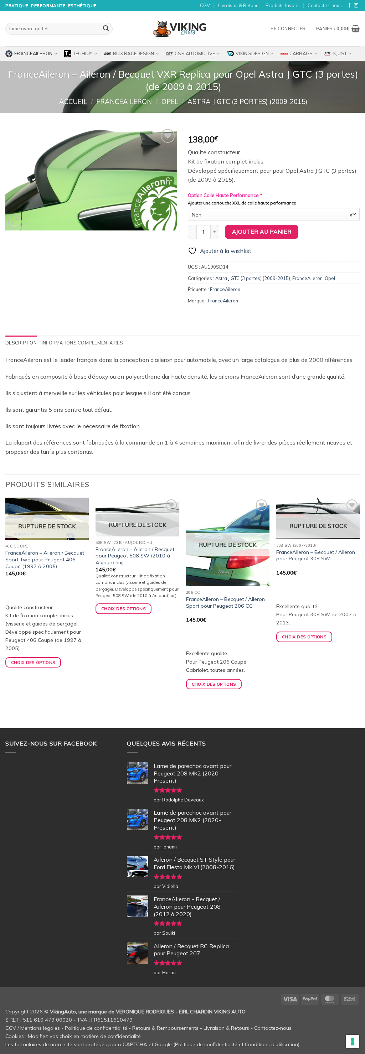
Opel (169, 102)
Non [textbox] (272, 215)
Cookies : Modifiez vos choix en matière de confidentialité (73, 1036)
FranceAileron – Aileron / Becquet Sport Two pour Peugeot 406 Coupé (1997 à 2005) (44, 559)
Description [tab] (21, 343)
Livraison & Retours (226, 1028)
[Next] (359, 612)
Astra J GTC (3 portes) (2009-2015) (247, 102)
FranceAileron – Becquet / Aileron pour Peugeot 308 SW (315, 555)
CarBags (301, 53)
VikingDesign (252, 53)
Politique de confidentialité (96, 1028)
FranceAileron (33, 53)
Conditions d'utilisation (271, 1044)
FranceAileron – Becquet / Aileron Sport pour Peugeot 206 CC (225, 602)
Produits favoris (283, 5)
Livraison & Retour (238, 5)
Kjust (340, 53)
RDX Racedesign (133, 53)
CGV (205, 5)
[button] (288, 28)
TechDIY (83, 53)
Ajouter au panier (262, 231)
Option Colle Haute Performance (225, 195)
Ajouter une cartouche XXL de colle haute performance (242, 203)
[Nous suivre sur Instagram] (356, 5)
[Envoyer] (106, 29)
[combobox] (274, 214)
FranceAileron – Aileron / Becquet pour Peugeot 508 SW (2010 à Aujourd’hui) (135, 556)
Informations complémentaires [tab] (82, 343)
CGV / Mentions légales (32, 1028)
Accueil (73, 102)
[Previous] (5, 612)
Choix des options (33, 662)
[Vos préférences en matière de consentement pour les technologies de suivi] (352, 1041)
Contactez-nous (325, 5)
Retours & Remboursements (165, 1028)
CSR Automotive (195, 53)
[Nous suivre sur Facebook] (349, 5)
